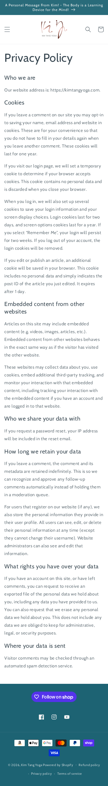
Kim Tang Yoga (31, 765)
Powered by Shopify (58, 765)
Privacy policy (41, 774)
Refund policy (89, 765)
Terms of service (69, 774)
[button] (7, 29)
